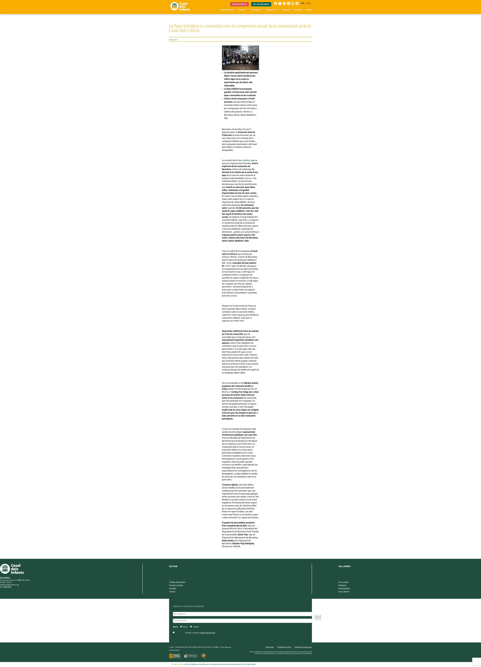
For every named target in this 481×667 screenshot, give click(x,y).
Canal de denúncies (303, 647)
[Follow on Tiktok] (288, 3)
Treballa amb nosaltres (177, 582)
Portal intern (297, 10)
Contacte (308, 10)
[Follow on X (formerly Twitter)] (280, 3)
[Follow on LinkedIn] (297, 3)
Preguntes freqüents (176, 585)
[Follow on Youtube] (292, 3)
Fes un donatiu (343, 582)
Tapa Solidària (244, 160)
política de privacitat (207, 633)
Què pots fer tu (271, 10)
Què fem (242, 10)
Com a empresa (343, 591)
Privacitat (270, 647)
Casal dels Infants (226, 10)
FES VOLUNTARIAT (261, 4)
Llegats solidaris (344, 588)
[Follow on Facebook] (275, 3)
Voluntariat (342, 585)
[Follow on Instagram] (284, 3)
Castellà (196, 627)
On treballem (256, 10)
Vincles (248, 178)
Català (185, 627)
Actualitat (286, 10)
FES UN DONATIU (239, 4)
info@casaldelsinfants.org (9, 585)
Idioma (176, 627)
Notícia (179, 664)
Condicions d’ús (284, 647)
